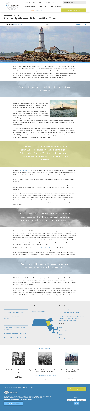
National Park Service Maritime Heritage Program (17, 338)
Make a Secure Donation (13, 403)
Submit (76, 403)
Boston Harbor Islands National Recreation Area (16, 312)
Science (73, 374)
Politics (22, 373)
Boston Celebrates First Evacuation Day (18, 370)
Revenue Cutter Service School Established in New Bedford (45, 370)
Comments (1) (78, 24)
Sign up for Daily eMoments (73, 10)
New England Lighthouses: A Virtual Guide (15, 333)
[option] (18, 365)
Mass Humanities (18, 396)
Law (66, 374)
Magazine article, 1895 (17, 24)
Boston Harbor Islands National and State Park (16, 309)
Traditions (27, 373)
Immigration (13, 373)
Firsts (60, 327)
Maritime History (63, 330)
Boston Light (63, 312)
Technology (62, 338)
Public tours (7, 316)
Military (61, 334)
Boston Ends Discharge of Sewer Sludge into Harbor (71, 370)
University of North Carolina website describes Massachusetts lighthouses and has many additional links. (16, 327)
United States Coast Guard (48, 247)
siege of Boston (24, 170)
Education (36, 375)
